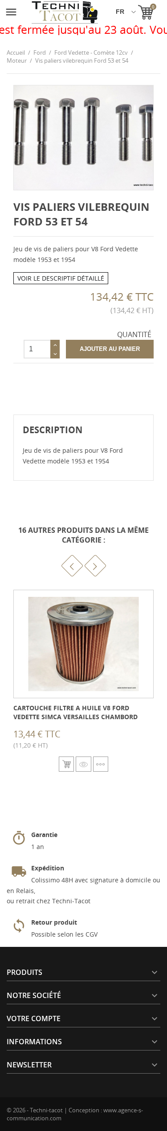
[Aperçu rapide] (83, 764)
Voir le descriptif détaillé (60, 278)
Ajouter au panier (110, 349)
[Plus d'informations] (100, 764)
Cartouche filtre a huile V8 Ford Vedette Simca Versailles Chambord (75, 712)
